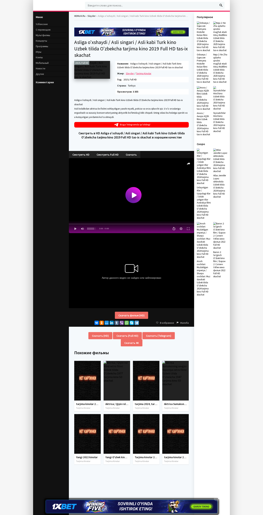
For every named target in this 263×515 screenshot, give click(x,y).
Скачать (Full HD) (127, 335)
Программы (42, 46)
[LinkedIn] (111, 323)
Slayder (130, 73)
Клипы (39, 57)
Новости (40, 68)
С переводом (43, 29)
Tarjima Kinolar (143, 73)
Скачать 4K (131, 343)
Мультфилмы (43, 35)
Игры (38, 51)
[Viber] (122, 323)
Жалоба (184, 322)
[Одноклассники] (101, 323)
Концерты (41, 40)
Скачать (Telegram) (158, 335)
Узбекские (42, 24)
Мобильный (42, 62)
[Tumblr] (117, 323)
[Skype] (132, 323)
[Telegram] (137, 323)
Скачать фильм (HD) (131, 315)
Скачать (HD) (100, 335)
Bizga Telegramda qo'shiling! (135, 124)
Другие (40, 74)
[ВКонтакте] (96, 323)
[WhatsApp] (127, 323)
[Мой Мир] (106, 323)
